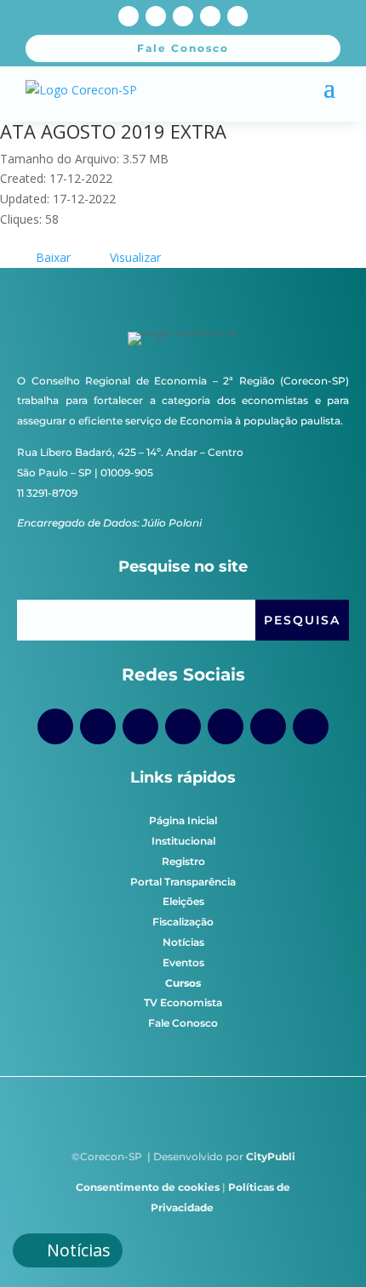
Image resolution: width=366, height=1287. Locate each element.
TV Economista (183, 1002)
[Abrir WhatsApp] (323, 1244)
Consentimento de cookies (148, 1187)
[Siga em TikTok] (140, 726)
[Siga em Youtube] (183, 16)
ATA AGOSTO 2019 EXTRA (113, 131)
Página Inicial (183, 820)
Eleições (183, 901)
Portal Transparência (183, 881)
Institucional (183, 840)
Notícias (183, 942)
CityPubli (270, 1156)
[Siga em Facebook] (128, 16)
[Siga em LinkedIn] (237, 16)
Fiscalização (183, 921)
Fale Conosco (183, 1023)
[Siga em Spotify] (225, 726)
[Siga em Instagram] (156, 16)
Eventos (183, 962)
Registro (183, 861)
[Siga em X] (210, 16)
